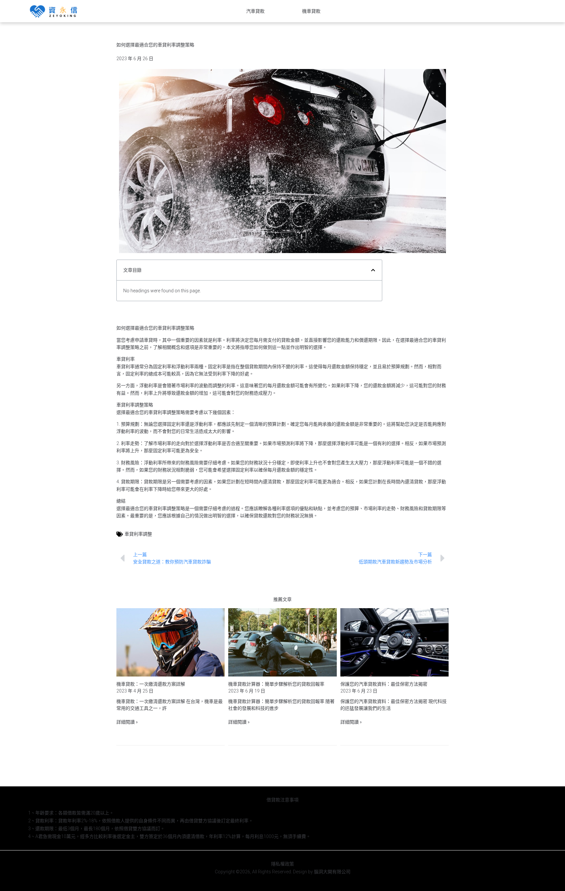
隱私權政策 (282, 863)
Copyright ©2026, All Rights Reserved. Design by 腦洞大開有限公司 (283, 871)
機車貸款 (311, 11)
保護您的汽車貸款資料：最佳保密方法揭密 (383, 684)
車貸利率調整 (138, 534)
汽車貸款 (255, 11)
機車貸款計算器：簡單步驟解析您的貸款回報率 (276, 684)
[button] (373, 270)
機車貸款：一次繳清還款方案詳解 (150, 684)
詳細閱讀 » (127, 722)
